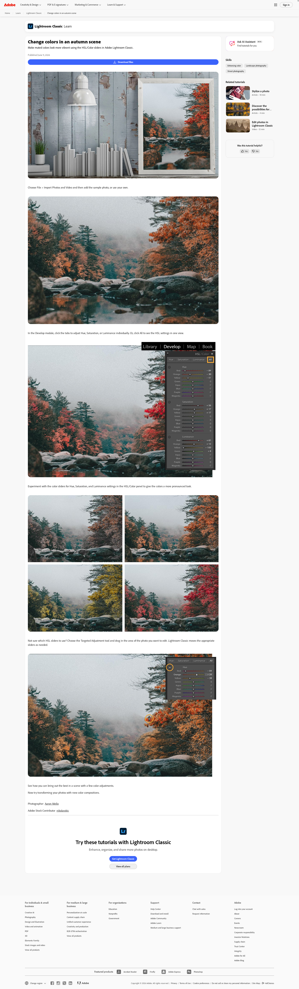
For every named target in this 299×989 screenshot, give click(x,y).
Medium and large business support (166, 927)
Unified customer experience (79, 922)
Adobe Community (158, 918)
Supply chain (239, 941)
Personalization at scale (77, 912)
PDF (26, 931)
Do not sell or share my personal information (231, 983)
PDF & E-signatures (56, 4)
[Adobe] (10, 5)
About (236, 913)
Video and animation (34, 926)
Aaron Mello (52, 803)
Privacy (174, 983)
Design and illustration (34, 922)
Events (237, 923)
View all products (32, 950)
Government (114, 918)
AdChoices (269, 983)
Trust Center (239, 946)
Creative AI (29, 912)
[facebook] (52, 983)
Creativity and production (77, 926)
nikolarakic (63, 810)
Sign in (286, 4)
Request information (201, 913)
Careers (237, 918)
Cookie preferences (201, 983)
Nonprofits (113, 913)
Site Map (256, 983)
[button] (275, 5)
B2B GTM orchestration (77, 931)
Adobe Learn (156, 923)
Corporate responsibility (244, 932)
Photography (30, 917)
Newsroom (239, 927)
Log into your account (243, 909)
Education (113, 909)
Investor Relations (242, 937)
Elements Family (32, 940)
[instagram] (58, 983)
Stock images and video (35, 945)
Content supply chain (76, 917)
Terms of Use (185, 983)
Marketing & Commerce (86, 4)
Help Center (156, 909)
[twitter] (64, 983)
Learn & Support (115, 4)
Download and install (160, 913)
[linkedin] (70, 983)
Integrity (238, 951)
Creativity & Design (29, 4)
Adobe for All (239, 955)
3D (26, 936)
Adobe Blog (239, 960)
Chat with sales (199, 909)
